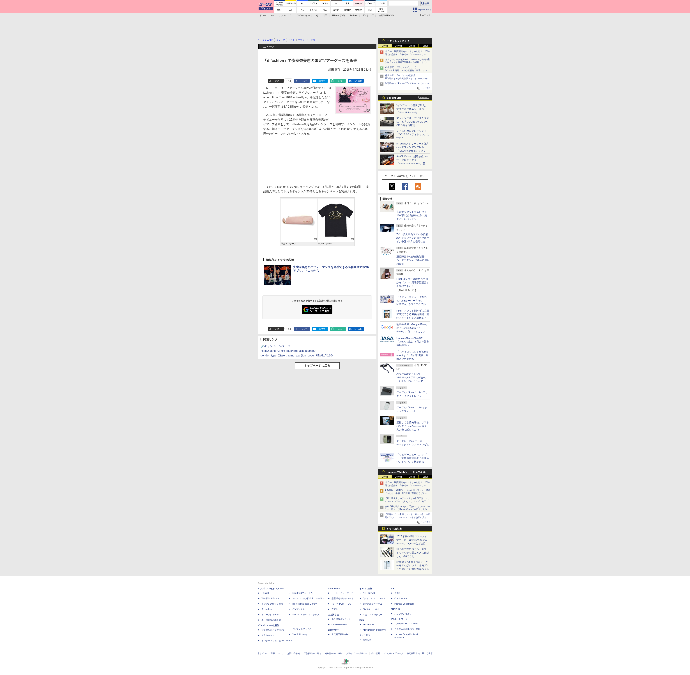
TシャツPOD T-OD (341, 604)
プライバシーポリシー (356, 653)
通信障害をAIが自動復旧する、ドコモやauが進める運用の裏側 (412, 260)
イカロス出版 (365, 588)
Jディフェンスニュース (374, 598)
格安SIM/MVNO (386, 15)
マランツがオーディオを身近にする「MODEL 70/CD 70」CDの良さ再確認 (412, 122)
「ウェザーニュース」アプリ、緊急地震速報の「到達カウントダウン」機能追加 (412, 458)
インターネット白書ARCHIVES (276, 640)
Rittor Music (334, 588)
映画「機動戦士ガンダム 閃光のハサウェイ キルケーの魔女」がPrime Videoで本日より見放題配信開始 (408, 509)
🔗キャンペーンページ (297, 351)
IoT (372, 15)
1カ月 (425, 46)
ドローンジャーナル (271, 614)
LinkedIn (358, 81)
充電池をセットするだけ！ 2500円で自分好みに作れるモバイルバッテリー (412, 215)
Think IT (265, 593)
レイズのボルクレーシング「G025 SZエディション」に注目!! (412, 134)
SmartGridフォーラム (302, 593)
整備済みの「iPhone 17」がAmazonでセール (407, 83)
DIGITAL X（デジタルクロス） (306, 614)
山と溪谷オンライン (341, 619)
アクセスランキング (398, 41)
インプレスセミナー (301, 609)
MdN (361, 620)
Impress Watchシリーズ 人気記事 (406, 472)
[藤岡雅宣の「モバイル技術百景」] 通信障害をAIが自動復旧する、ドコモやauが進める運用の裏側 (407, 78)
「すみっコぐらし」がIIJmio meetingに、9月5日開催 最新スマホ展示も (412, 355)
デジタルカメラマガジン (273, 630)
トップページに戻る (317, 365)
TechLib (367, 640)
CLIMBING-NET (339, 624)
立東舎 (335, 609)
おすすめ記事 (394, 528)
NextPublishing (299, 634)
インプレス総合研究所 (272, 604)
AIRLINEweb (369, 593)
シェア (304, 81)
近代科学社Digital (340, 634)
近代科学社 (333, 630)
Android (354, 15)
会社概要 (375, 653)
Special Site (394, 97)
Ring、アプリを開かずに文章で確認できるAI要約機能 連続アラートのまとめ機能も (412, 314)
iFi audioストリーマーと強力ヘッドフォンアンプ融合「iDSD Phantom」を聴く (412, 147)
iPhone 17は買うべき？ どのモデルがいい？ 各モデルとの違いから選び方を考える (412, 565)
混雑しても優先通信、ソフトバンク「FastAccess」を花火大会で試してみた (412, 426)
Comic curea (400, 598)
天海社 (397, 593)
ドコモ (263, 15)
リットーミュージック (342, 593)
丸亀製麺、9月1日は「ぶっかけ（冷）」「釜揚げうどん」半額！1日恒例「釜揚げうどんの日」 (407, 493)
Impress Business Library (304, 604)
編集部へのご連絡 (333, 653)
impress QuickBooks (404, 604)
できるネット (267, 635)
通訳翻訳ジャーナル (372, 604)
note (340, 81)
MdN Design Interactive (374, 630)
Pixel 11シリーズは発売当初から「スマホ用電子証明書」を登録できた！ (412, 282)
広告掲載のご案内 (312, 653)
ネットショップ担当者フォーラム (308, 598)
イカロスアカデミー (372, 614)
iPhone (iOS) (338, 15)
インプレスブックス (301, 629)
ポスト (278, 81)
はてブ (322, 81)
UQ (316, 15)
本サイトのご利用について (270, 653)
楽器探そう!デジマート (343, 598)
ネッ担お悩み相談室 (271, 620)
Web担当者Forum (270, 598)
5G (364, 15)
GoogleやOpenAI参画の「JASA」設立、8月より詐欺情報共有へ (412, 342)
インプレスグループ (393, 653)
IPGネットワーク (399, 619)
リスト (289, 81)
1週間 (412, 46)
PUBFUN (395, 609)
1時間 (385, 46)
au (272, 15)
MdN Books (368, 624)
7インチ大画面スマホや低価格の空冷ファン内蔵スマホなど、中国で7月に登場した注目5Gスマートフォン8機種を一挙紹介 (412, 241)
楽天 (325, 15)
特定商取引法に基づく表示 (420, 653)
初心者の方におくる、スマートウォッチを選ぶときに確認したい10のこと (412, 553)
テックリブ (364, 635)
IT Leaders (266, 609)
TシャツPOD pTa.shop (406, 623)
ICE (392, 588)
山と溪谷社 (333, 614)
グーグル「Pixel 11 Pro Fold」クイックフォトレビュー (412, 444)
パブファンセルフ (403, 613)
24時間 (398, 46)
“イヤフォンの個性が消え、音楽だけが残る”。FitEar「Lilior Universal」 (411, 109)
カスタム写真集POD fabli (407, 629)
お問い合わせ (293, 653)
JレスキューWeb (371, 609)
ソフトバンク (285, 15)
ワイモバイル (303, 15)
